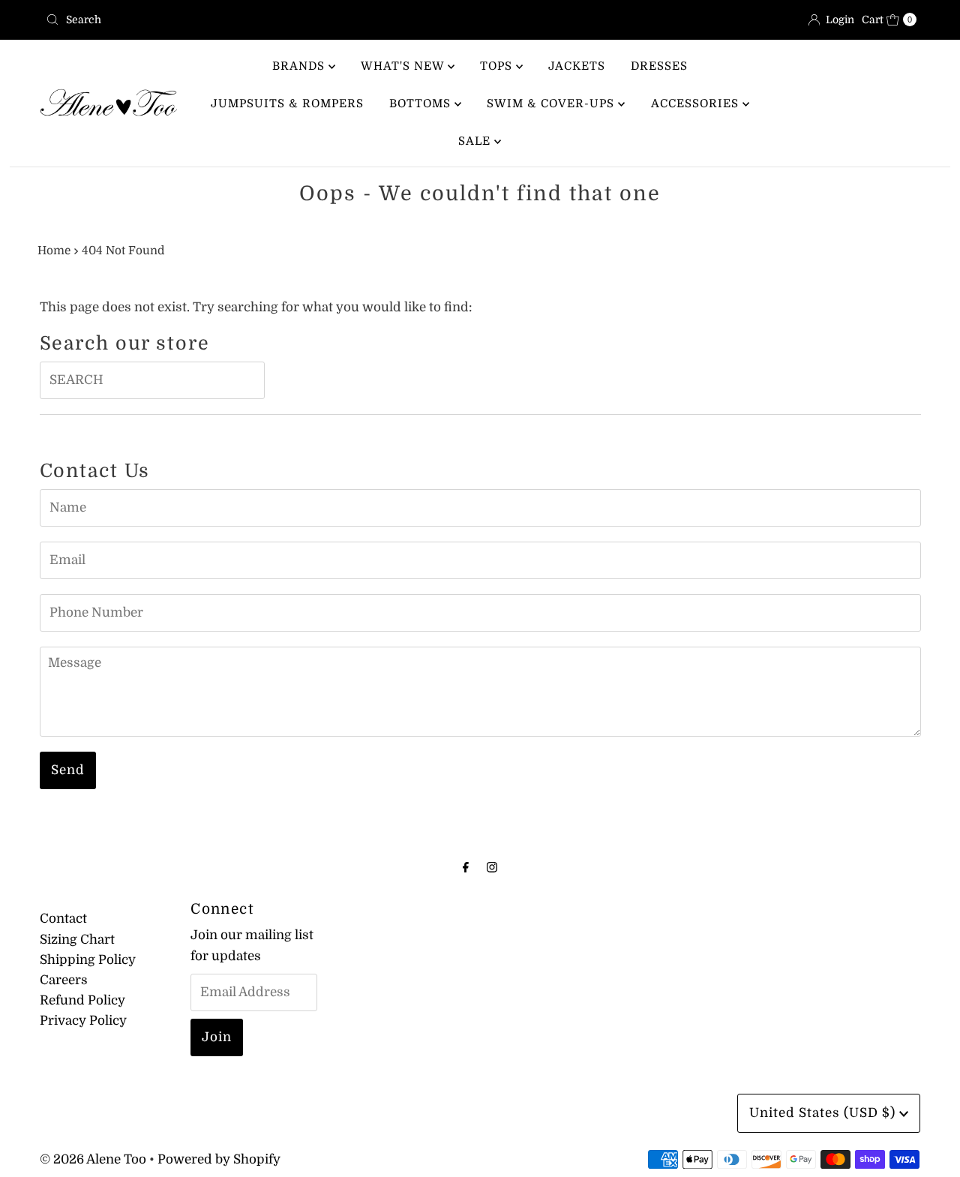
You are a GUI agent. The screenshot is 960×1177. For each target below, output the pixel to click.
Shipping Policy (88, 960)
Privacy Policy (83, 1020)
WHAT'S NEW (404, 66)
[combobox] (257, 20)
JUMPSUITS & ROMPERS (287, 103)
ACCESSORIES (696, 103)
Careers (64, 980)
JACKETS (576, 66)
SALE (476, 141)
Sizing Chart (77, 939)
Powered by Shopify (219, 1159)
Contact (63, 918)
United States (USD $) (824, 1113)
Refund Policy (82, 1000)
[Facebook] (466, 867)
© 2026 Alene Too (93, 1159)
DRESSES (659, 66)
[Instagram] (492, 867)
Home (54, 250)
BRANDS (300, 66)
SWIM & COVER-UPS (552, 103)
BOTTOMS (421, 103)
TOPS (498, 66)
